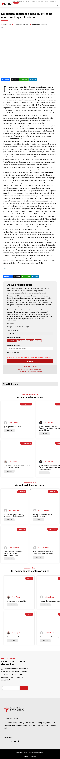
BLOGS (27, 1)
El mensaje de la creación (16, 601)
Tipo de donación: (13, 330)
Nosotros (33, 756)
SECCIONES (19, 1)
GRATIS (16, 3)
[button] (57, 5)
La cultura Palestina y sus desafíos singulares (42, 515)
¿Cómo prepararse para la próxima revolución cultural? (14, 515)
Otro (38, 341)
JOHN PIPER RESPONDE (37, 1)
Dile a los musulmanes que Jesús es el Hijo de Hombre (43, 552)
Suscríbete (24, 688)
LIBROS (46, 1)
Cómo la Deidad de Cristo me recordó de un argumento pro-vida (13, 553)
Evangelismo (52, 529)
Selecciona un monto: (14, 337)
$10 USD (11, 341)
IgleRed (26, 756)
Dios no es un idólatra (15, 637)
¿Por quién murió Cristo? (13, 427)
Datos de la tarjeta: (13, 352)
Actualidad (22, 491)
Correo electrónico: (13, 345)
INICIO (13, 1)
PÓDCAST (52, 1)
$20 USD (21, 341)
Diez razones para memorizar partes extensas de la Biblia (17, 466)
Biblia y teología (26, 404)
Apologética (53, 491)
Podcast (29, 578)
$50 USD (30, 341)
